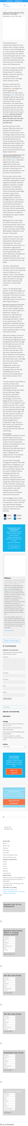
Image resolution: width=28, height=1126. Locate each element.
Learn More (14, 547)
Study (10, 591)
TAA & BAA (21, 891)
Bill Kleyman (7, 16)
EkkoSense (5, 871)
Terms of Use (6, 891)
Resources (5, 848)
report (13, 160)
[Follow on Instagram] (5, 518)
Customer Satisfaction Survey (10, 855)
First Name (5, 673)
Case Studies (6, 852)
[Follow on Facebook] (15, 515)
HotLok (4, 866)
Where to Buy (6, 845)
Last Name (5, 679)
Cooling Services (7, 873)
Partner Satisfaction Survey (9, 857)
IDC (13, 95)
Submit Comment (7, 698)
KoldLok (5, 864)
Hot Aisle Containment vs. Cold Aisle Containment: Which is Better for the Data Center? (13, 737)
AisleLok (5, 861)
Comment (6, 657)
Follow (9, 515)
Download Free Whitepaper (14, 802)
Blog (20, 16)
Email (4, 685)
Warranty (5, 893)
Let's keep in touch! (9, 630)
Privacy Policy (14, 891)
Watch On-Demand (14, 771)
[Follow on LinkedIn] (15, 518)
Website (5, 692)
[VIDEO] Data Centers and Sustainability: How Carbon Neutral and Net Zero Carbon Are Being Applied (14, 879)
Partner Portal (12, 893)
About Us (5, 843)
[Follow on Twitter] (5, 515)
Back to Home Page (11, 641)
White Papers (6, 850)
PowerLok (5, 868)
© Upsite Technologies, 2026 (10, 889)
